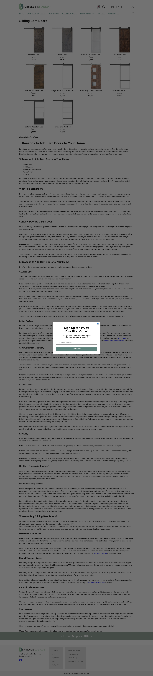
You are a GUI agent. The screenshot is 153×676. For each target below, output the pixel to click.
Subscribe (76, 348)
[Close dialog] (98, 324)
